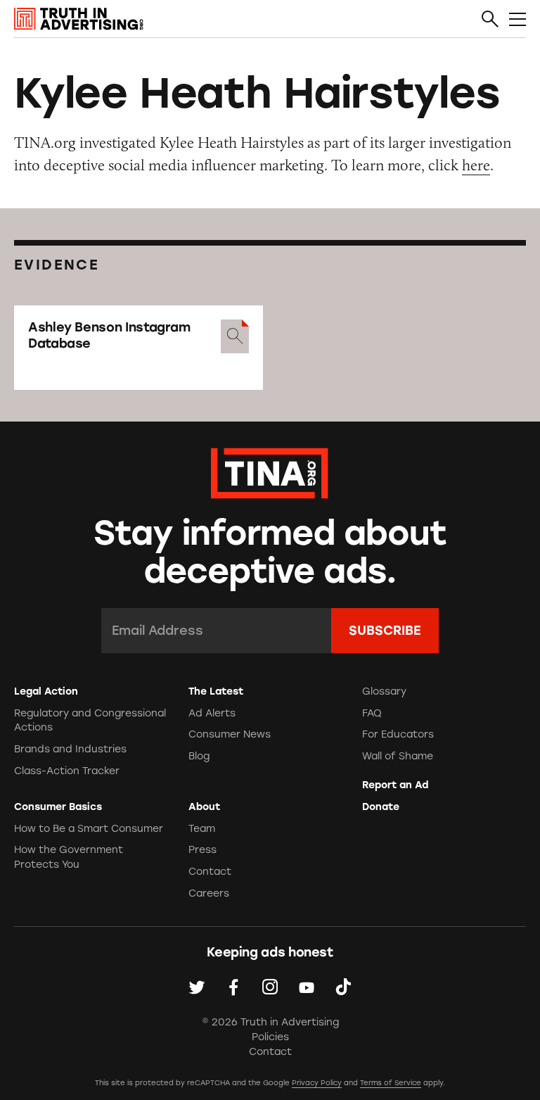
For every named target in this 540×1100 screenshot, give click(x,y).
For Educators (398, 734)
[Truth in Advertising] (78, 19)
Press (202, 850)
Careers (208, 893)
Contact (209, 872)
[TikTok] (343, 986)
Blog (199, 756)
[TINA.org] (269, 471)
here (476, 165)
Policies (270, 1037)
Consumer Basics (58, 807)
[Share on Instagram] (270, 986)
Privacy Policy (317, 1082)
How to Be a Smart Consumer (88, 829)
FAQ (372, 713)
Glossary (384, 691)
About (204, 807)
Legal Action (46, 691)
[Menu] (517, 19)
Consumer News (229, 734)
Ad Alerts (212, 713)
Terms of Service (390, 1082)
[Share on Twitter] (197, 986)
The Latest (215, 691)
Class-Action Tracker (67, 771)
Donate (380, 807)
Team (201, 829)
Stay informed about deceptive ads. (270, 552)
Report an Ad (395, 785)
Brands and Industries (70, 749)
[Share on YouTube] (306, 986)
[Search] (490, 19)
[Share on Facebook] (233, 986)
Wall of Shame (397, 756)
